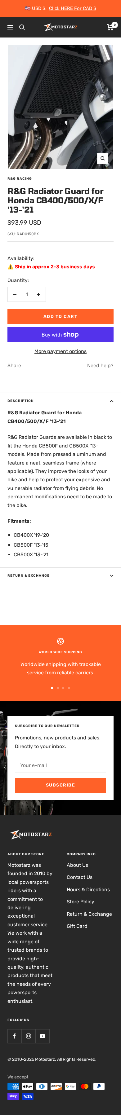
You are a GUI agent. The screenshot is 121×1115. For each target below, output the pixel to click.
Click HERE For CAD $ (72, 8)
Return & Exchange (28, 576)
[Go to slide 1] (52, 688)
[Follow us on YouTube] (42, 1036)
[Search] (22, 27)
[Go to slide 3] (63, 688)
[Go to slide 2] (58, 688)
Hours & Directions (88, 889)
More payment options (60, 351)
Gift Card (77, 926)
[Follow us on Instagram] (28, 1036)
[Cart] (110, 27)
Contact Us (79, 877)
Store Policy (80, 902)
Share (14, 365)
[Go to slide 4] (69, 688)
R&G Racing (19, 179)
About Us (77, 865)
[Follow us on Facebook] (14, 1036)
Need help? (100, 365)
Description (20, 401)
